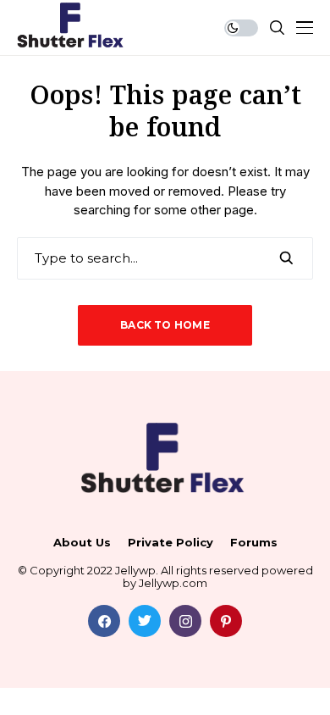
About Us (82, 542)
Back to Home (165, 325)
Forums (254, 542)
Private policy (170, 542)
